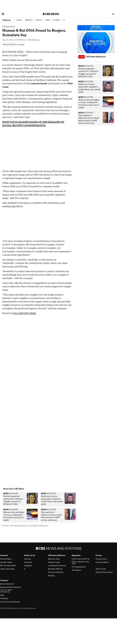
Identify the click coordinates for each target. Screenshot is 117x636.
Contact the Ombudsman (10, 602)
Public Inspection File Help (80, 562)
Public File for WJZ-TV (80, 559)
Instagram (28, 566)
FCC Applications (79, 567)
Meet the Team (54, 559)
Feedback (4, 598)
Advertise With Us (55, 569)
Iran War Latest (6, 562)
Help (2, 595)
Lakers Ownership (7, 569)
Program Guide (54, 562)
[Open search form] (113, 14)
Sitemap (51, 576)
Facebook (28, 562)
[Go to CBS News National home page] (51, 14)
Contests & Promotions (57, 566)
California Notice (102, 562)
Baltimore (7, 20)
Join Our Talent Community (6, 591)
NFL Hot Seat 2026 (7, 566)
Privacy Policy (101, 559)
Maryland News (8, 26)
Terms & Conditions (55, 572)
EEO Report (76, 570)
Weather (28, 20)
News (19, 20)
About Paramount (7, 584)
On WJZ (56, 20)
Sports (38, 20)
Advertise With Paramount (10, 587)
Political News (5, 559)
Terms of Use (101, 569)
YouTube (27, 559)
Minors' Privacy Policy (104, 572)
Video (47, 20)
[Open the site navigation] (18, 14)
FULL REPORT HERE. (24, 313)
